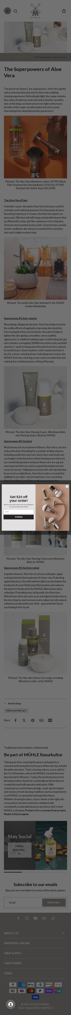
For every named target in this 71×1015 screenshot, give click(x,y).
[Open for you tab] (10, 1004)
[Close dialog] (66, 486)
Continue (18, 517)
